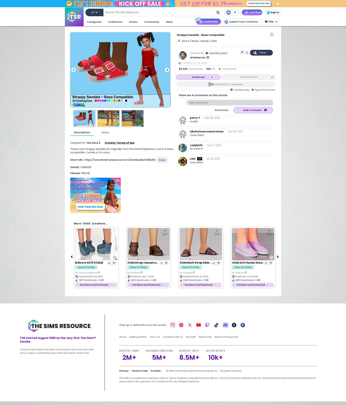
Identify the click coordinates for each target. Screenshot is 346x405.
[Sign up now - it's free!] (95, 195)
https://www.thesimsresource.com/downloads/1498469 (119, 160)
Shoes (194, 41)
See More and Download (94, 284)
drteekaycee (198, 57)
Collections (115, 22)
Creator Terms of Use (120, 143)
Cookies (155, 371)
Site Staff (191, 337)
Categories (94, 22)
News (169, 22)
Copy (162, 160)
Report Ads (205, 337)
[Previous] (73, 70)
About (122, 337)
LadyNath (196, 145)
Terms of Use (140, 371)
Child (214, 41)
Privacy (124, 371)
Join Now (255, 12)
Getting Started (138, 337)
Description (82, 132)
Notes (105, 132)
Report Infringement (226, 337)
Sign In (274, 12)
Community (151, 22)
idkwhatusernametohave (207, 131)
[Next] (167, 70)
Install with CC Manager (228, 84)
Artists (133, 22)
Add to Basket (248, 76)
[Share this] (247, 53)
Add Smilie (221, 110)
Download (198, 77)
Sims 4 (185, 41)
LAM (192, 159)
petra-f (195, 118)
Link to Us (155, 337)
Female (204, 41)
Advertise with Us (173, 337)
